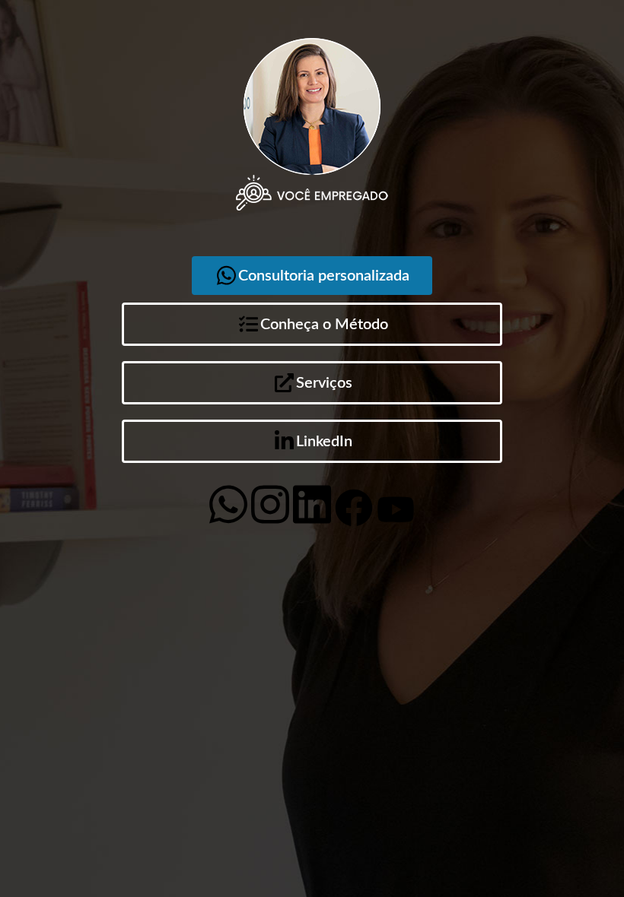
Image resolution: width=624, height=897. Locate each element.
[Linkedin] (312, 505)
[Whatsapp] (228, 505)
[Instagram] (270, 505)
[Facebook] (354, 508)
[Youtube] (396, 509)
